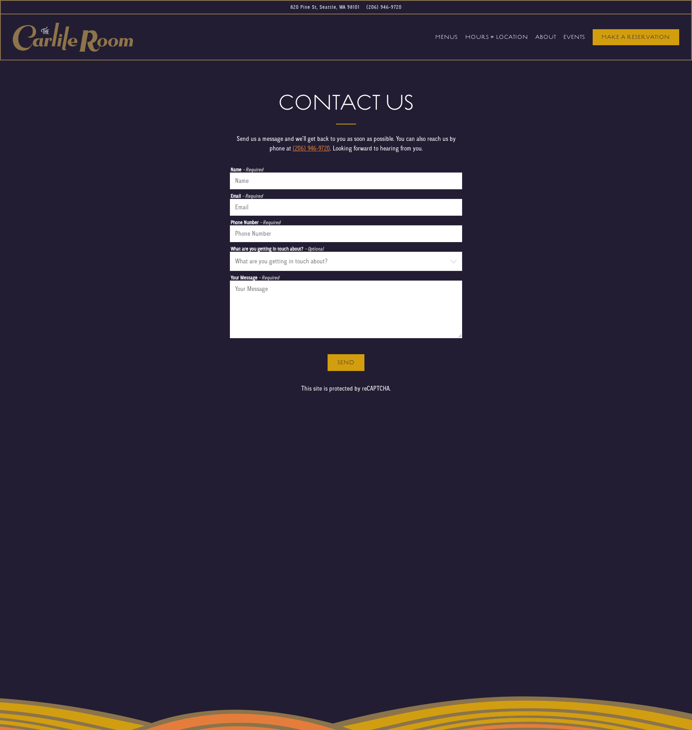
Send (346, 363)
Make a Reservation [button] (635, 37)
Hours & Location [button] (496, 37)
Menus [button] (446, 37)
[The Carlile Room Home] (73, 37)
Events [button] (574, 37)
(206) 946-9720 (384, 7)
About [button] (545, 37)
